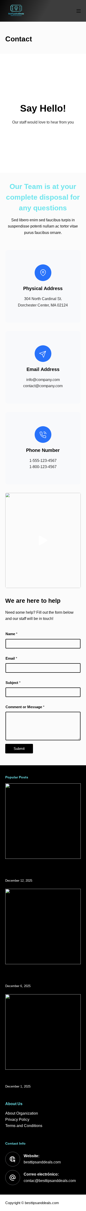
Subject (13, 683)
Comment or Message (24, 707)
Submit (19, 748)
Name (11, 634)
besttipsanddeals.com (42, 1162)
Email (11, 658)
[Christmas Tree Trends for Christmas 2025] (43, 1032)
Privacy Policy (17, 1119)
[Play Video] (43, 540)
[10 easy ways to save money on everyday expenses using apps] (43, 926)
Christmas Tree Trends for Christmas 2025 (37, 1080)
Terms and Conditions (23, 1126)
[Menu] (78, 11)
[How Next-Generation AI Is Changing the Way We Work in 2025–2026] (43, 821)
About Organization (21, 1113)
